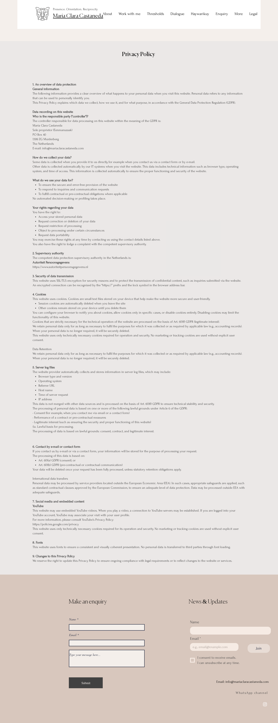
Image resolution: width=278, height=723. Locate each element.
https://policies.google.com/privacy (56, 524)
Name (72, 619)
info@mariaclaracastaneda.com (63, 148)
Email (72, 635)
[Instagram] (265, 704)
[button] (253, 13)
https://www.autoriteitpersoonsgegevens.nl (60, 267)
